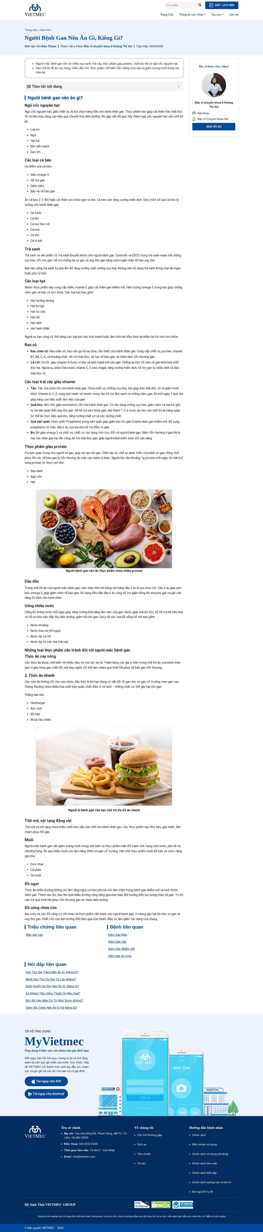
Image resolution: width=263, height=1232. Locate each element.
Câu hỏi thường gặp (149, 1135)
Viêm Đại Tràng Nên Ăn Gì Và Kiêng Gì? (51, 1008)
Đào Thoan (49, 46)
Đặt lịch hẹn (224, 5)
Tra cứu (216, 14)
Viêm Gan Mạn (117, 935)
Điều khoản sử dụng (204, 1144)
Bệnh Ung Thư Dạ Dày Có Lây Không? (51, 979)
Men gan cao (34, 935)
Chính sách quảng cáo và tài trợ (211, 1182)
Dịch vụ (141, 1144)
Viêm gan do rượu (120, 956)
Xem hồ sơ (214, 126)
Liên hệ (233, 14)
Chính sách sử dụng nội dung (210, 1153)
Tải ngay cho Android (48, 1093)
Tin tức (141, 1163)
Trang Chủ (166, 14)
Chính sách (199, 1135)
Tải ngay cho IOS (48, 1081)
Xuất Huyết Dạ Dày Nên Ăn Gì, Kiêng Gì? (52, 986)
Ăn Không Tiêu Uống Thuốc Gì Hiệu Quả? (53, 993)
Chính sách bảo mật (204, 1163)
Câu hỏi (44, 29)
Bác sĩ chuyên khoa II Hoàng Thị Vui (108, 46)
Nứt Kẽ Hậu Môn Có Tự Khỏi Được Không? (54, 1000)
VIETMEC (35, 10)
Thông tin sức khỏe (191, 14)
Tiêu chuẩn (144, 1153)
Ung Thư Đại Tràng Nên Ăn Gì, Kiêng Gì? (52, 972)
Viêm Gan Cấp (117, 942)
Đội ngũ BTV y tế (202, 1191)
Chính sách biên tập (204, 1172)
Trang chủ (31, 29)
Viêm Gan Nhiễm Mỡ (121, 949)
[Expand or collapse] (178, 86)
